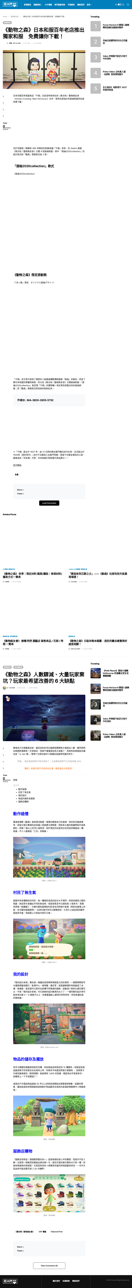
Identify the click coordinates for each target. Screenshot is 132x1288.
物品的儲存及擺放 (26, 798)
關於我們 (56, 1281)
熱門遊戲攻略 (14, 636)
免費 (16, 474)
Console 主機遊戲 (74, 569)
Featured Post (57, 1232)
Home (5, 17)
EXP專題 (5, 569)
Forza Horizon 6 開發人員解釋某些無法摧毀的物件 (116, 26)
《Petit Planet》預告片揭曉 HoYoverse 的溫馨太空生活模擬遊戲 (116, 673)
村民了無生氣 (24, 792)
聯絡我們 (76, 1281)
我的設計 (22, 795)
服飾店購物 (23, 801)
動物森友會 (15, 17)
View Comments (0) (49, 1266)
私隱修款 (66, 1281)
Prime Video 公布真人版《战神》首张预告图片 (114, 73)
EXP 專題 (42, 1232)
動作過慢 (22, 789)
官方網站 (17, 465)
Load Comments (49, 503)
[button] (119, 4)
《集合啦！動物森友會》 (24, 1232)
